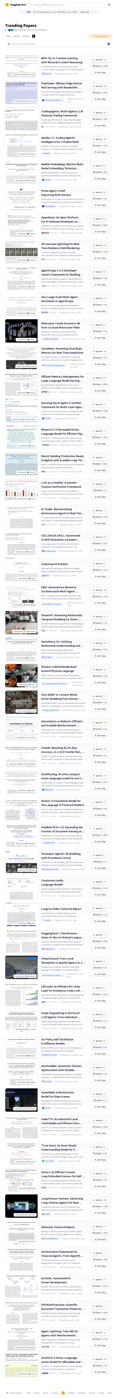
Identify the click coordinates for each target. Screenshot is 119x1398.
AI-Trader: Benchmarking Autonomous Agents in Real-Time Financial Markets (62, 511)
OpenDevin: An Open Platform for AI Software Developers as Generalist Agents (59, 220)
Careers (54, 1393)
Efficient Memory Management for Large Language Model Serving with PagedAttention (62, 379)
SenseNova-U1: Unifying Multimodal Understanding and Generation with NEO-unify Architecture (60, 644)
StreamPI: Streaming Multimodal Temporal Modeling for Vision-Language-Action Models (61, 617)
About (45, 1393)
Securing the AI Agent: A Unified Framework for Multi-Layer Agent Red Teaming (62, 405)
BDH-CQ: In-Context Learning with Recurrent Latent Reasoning (61, 60)
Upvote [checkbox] (101, 59)
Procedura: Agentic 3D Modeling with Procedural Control (61, 856)
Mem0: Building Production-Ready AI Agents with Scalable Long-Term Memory (62, 458)
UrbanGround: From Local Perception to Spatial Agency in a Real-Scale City (61, 961)
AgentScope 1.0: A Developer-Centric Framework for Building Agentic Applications (60, 273)
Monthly (25, 36)
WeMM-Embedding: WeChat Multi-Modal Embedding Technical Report (62, 166)
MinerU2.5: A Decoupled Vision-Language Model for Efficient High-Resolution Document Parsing (63, 432)
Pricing (101, 1393)
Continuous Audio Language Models (52, 882)
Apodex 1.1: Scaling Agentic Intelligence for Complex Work (60, 140)
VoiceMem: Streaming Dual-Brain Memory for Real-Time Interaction (62, 350)
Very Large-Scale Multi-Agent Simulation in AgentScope (59, 299)
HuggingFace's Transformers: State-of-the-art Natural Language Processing (62, 935)
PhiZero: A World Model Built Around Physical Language (58, 669)
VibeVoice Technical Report (58, 1227)
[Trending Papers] (33, 36)
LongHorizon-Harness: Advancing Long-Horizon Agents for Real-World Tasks (62, 1201)
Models (71, 1393)
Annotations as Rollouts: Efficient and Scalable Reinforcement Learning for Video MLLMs (62, 723)
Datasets (82, 1393)
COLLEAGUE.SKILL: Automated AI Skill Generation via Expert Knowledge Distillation (60, 538)
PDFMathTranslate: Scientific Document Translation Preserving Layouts (62, 1307)
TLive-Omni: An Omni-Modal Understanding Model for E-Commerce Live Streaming (58, 1148)
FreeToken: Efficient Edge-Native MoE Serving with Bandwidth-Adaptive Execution (61, 85)
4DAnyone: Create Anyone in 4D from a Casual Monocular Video (60, 325)
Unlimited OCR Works (54, 564)
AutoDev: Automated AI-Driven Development (56, 1280)
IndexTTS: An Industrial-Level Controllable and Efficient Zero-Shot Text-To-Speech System (60, 1121)
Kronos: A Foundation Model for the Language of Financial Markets (62, 803)
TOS (28, 1393)
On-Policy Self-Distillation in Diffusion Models (57, 1041)
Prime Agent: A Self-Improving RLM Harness (56, 193)
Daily (8, 36)
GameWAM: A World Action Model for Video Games (57, 1094)
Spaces (92, 1393)
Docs (110, 1393)
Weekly (16, 36)
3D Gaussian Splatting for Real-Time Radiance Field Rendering (60, 246)
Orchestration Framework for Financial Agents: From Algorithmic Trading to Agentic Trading (63, 1254)
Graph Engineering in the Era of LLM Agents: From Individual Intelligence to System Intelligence (62, 1015)
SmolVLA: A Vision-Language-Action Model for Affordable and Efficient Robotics (60, 1360)
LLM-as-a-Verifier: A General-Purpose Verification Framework (61, 484)
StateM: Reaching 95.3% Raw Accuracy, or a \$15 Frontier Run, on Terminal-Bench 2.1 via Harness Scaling (63, 750)
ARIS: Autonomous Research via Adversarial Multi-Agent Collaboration (58, 589)
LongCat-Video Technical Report (61, 909)
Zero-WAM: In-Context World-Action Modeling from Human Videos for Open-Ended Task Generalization (59, 697)
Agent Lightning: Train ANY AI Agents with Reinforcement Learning (59, 1333)
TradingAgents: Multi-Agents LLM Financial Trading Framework (62, 113)
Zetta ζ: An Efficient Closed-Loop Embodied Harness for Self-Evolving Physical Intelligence (61, 1174)
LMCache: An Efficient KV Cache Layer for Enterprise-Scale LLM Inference (60, 989)
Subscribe (84, 12)
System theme (15, 1393)
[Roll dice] (109, 44)
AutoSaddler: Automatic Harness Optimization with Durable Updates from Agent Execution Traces (61, 1068)
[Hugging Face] (63, 1393)
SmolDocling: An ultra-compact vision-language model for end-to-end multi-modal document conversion (62, 776)
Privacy (36, 1393)
